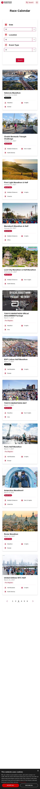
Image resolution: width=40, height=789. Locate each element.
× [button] (38, 770)
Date (11, 25)
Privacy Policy (22, 782)
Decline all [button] (29, 785)
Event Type (14, 45)
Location (13, 35)
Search (20, 60)
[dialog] (20, 779)
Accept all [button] (10, 785)
